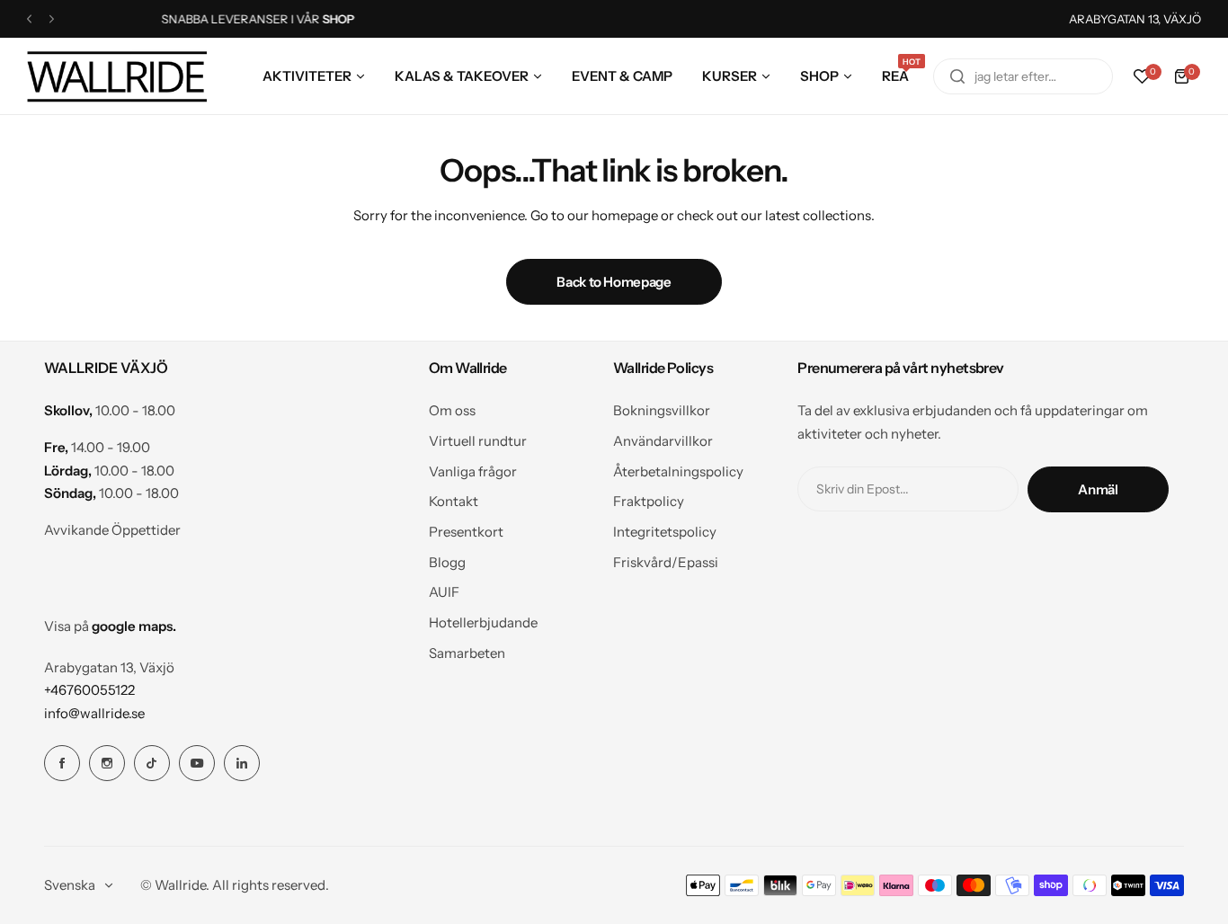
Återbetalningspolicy (678, 471)
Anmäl (1097, 489)
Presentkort (466, 531)
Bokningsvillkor (661, 410)
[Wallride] (117, 76)
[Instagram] (107, 763)
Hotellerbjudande (483, 622)
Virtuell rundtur (478, 440)
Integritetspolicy (664, 531)
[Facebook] (62, 763)
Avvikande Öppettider (112, 529)
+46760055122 (89, 689)
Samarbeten (467, 653)
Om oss (452, 410)
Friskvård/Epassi (665, 562)
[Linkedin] (242, 763)
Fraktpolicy (648, 501)
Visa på (110, 626)
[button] (29, 19)
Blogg (447, 562)
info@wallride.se (94, 713)
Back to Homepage (613, 281)
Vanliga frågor (473, 471)
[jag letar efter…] (957, 76)
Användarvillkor (663, 440)
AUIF (444, 591)
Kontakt (453, 501)
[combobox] (1023, 76)
